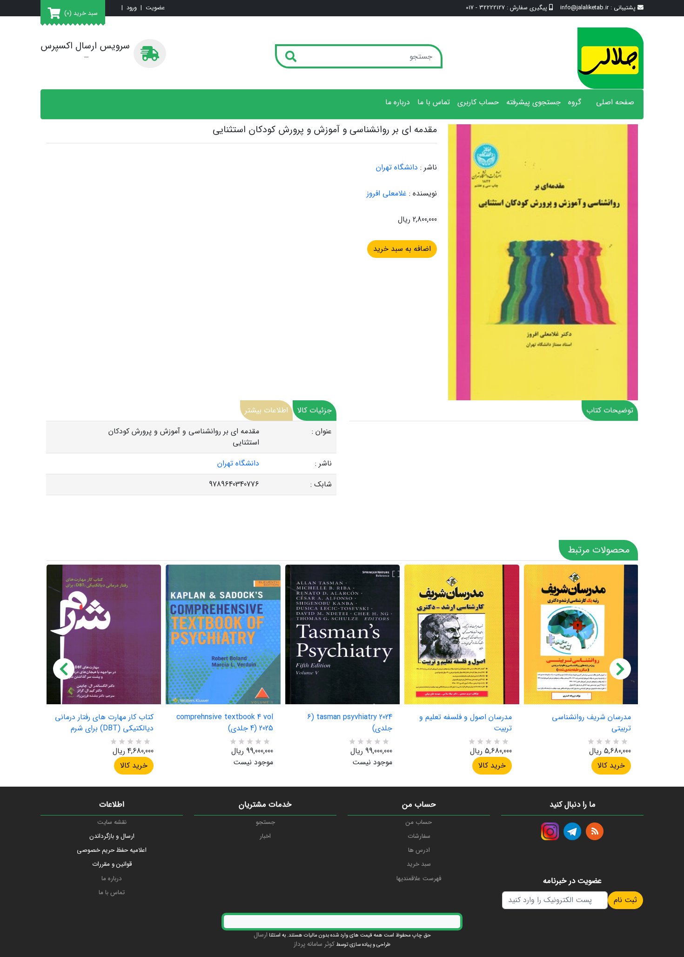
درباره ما (397, 102)
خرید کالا (134, 765)
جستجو (265, 822)
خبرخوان (595, 831)
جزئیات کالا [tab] (314, 410)
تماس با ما (433, 102)
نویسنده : (423, 193)
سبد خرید (419, 864)
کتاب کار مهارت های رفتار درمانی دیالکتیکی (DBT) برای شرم (104, 723)
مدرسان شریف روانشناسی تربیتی (591, 723)
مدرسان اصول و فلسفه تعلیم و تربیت (465, 723)
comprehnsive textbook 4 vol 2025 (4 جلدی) (224, 723)
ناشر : (428, 167)
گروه (574, 102)
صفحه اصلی (615, 102)
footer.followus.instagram (550, 831)
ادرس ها (419, 850)
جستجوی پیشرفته (533, 102)
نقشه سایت (112, 822)
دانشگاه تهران (397, 167)
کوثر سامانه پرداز (314, 944)
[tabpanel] (191, 458)
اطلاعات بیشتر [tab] (266, 410)
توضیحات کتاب (609, 410)
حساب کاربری (478, 102)
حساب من (419, 822)
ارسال (261, 935)
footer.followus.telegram (572, 831)
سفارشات (419, 836)
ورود (132, 8)
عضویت (155, 8)
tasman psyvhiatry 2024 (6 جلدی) (349, 723)
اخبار (265, 836)
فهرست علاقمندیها (418, 878)
